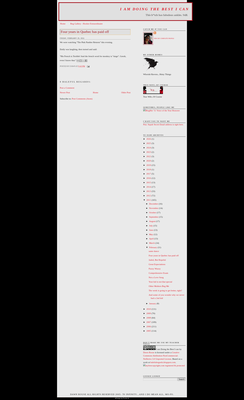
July (151, 225)
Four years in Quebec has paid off (85, 32)
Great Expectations (157, 264)
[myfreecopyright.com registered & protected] (164, 365)
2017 (149, 173)
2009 (149, 313)
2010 (149, 309)
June (151, 230)
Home (63, 23)
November (154, 208)
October (153, 212)
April (151, 238)
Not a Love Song (156, 277)
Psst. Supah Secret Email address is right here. (163, 124)
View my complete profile (164, 38)
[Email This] (78, 60)
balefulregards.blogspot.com (163, 362)
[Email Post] (87, 66)
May (151, 234)
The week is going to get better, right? (165, 290)
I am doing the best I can (154, 9)
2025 (149, 143)
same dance (154, 251)
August (152, 221)
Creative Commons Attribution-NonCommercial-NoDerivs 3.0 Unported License (161, 355)
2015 (149, 182)
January (153, 303)
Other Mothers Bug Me (159, 286)
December (154, 204)
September (154, 217)
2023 (149, 152)
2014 (149, 187)
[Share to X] (83, 60)
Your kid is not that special (160, 282)
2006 (149, 326)
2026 (149, 139)
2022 (149, 156)
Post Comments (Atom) (82, 98)
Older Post (125, 92)
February (153, 247)
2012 (149, 195)
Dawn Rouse (148, 352)
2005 (149, 331)
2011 (149, 200)
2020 (149, 161)
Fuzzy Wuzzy (155, 268)
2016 (149, 178)
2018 (149, 169)
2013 (149, 191)
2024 (149, 147)
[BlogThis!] (80, 60)
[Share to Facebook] (86, 60)
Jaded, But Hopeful (157, 260)
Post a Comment (67, 88)
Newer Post (65, 92)
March (152, 243)
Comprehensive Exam (158, 273)
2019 (149, 165)
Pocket (125, 398)
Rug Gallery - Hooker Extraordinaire (86, 23)
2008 (149, 318)
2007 (149, 322)
